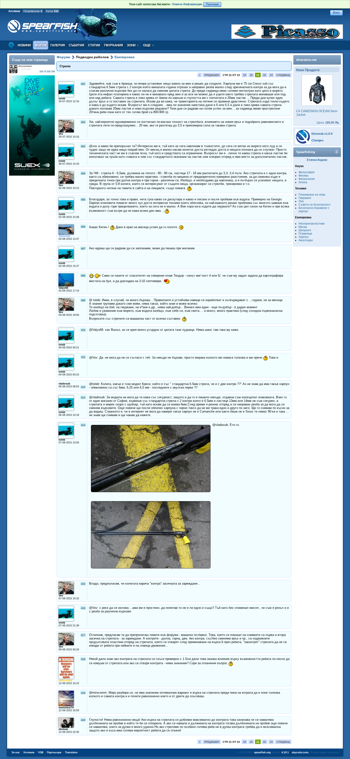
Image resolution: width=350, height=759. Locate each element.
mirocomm (65, 680)
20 (251, 75)
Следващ (283, 75)
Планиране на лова (312, 194)
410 (83, 330)
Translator (71, 752)
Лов (301, 201)
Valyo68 (63, 287)
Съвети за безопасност (315, 204)
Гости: (52, 11)
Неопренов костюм (311, 223)
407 (83, 248)
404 (83, 173)
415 (83, 583)
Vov (61, 133)
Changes (317, 140)
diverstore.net (306, 60)
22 (264, 75)
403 (83, 146)
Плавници (305, 233)
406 (83, 226)
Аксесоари (306, 240)
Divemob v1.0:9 (322, 133)
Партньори (54, 752)
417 (83, 635)
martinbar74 (66, 707)
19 (244, 75)
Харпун (304, 237)
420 (83, 720)
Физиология (307, 179)
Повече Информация (187, 4)
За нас (15, 752)
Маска (303, 227)
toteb (62, 98)
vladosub (64, 383)
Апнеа (303, 182)
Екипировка (125, 57)
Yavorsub (64, 236)
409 (83, 300)
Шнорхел (305, 230)
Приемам (212, 4)
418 (83, 659)
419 (83, 693)
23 (271, 75)
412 (83, 387)
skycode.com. (300, 752)
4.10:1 (285, 752)
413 (83, 397)
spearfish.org (262, 752)
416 (83, 608)
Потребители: (33, 11)
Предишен (211, 75)
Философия (307, 172)
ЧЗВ (40, 752)
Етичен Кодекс (317, 160)
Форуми (63, 57)
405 (83, 199)
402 (83, 122)
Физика (303, 175)
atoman (63, 729)
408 (83, 275)
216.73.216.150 (47, 71)
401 (83, 83)
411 (83, 357)
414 (83, 425)
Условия (28, 752)
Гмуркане (305, 198)
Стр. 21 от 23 (231, 75)
